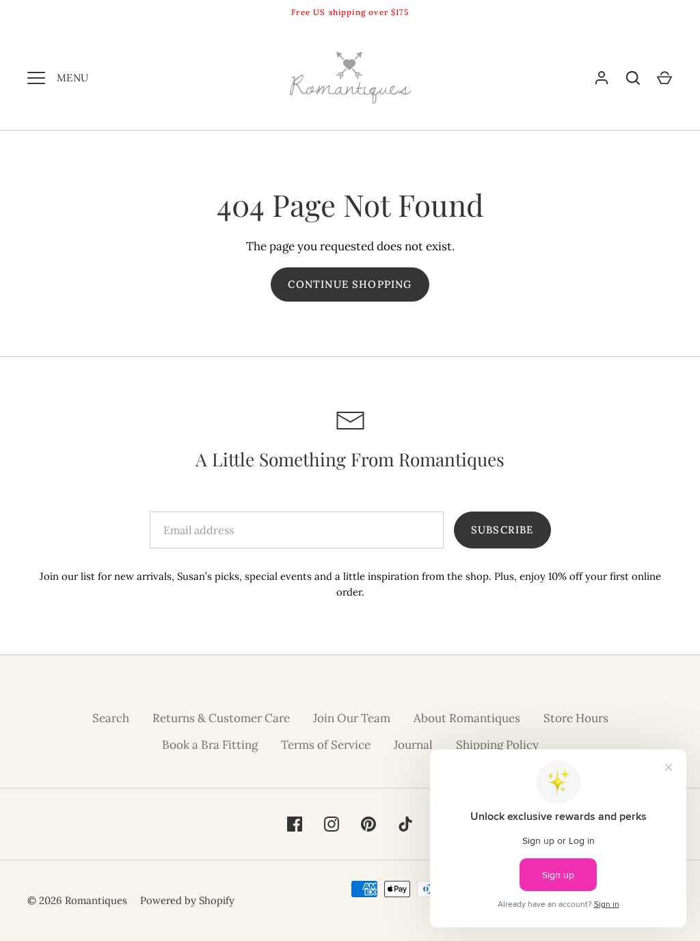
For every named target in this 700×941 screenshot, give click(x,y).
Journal (413, 744)
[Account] (602, 78)
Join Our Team (351, 718)
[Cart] (664, 78)
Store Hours (575, 718)
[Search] (633, 78)
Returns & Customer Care (221, 718)
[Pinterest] (368, 824)
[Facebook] (295, 824)
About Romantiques (467, 718)
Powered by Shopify (187, 900)
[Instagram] (332, 824)
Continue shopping (350, 284)
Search (110, 718)
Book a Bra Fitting (210, 744)
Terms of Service (326, 744)
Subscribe (502, 529)
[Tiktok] (405, 824)
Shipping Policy (497, 744)
